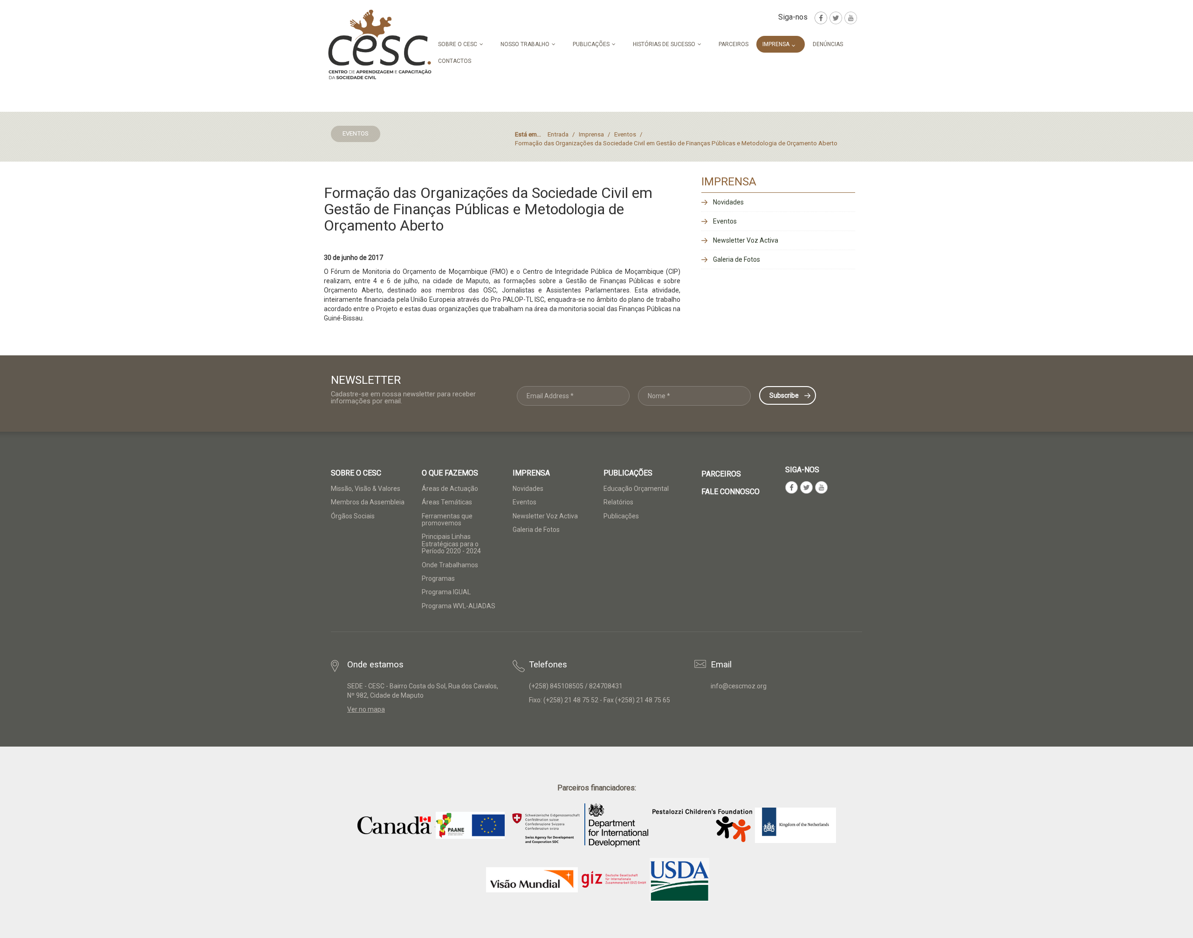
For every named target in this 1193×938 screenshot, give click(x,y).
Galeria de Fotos (736, 259)
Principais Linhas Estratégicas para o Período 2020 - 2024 (451, 544)
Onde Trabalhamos (450, 565)
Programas (438, 578)
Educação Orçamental (636, 488)
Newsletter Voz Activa (745, 240)
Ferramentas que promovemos (447, 519)
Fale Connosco (730, 491)
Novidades (728, 202)
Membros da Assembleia (368, 502)
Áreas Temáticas (447, 502)
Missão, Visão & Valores (365, 488)
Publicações (621, 516)
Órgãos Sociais (353, 516)
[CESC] (380, 44)
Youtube (850, 18)
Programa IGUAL (446, 592)
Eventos (725, 221)
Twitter (836, 18)
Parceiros (721, 473)
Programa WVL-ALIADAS (458, 606)
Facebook (821, 18)
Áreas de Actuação (450, 488)
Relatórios (618, 502)
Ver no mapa (366, 709)
